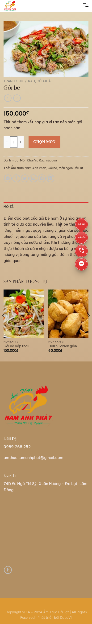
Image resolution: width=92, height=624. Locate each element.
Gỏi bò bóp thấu (16, 346)
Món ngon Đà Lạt (71, 168)
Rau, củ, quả (39, 81)
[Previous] (3, 325)
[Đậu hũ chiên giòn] (68, 314)
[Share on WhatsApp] (8, 178)
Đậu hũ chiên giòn (62, 346)
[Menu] (85, 6)
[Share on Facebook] (16, 178)
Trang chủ (13, 81)
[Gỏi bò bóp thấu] (24, 314)
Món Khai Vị (28, 160)
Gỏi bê (52, 168)
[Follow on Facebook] (8, 570)
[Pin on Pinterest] (42, 178)
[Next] (88, 325)
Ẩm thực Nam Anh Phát (28, 168)
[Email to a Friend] (33, 178)
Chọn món (44, 142)
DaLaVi (66, 617)
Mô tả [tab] (9, 207)
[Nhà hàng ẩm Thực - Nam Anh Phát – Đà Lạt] (15, 6)
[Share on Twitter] (25, 178)
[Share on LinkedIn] (50, 178)
